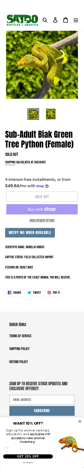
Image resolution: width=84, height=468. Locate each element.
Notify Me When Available (30, 232)
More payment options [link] (42, 221)
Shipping (10, 162)
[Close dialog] (80, 421)
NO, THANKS (28, 462)
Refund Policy (18, 362)
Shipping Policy (19, 349)
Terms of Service (20, 336)
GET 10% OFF (28, 456)
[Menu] (76, 20)
